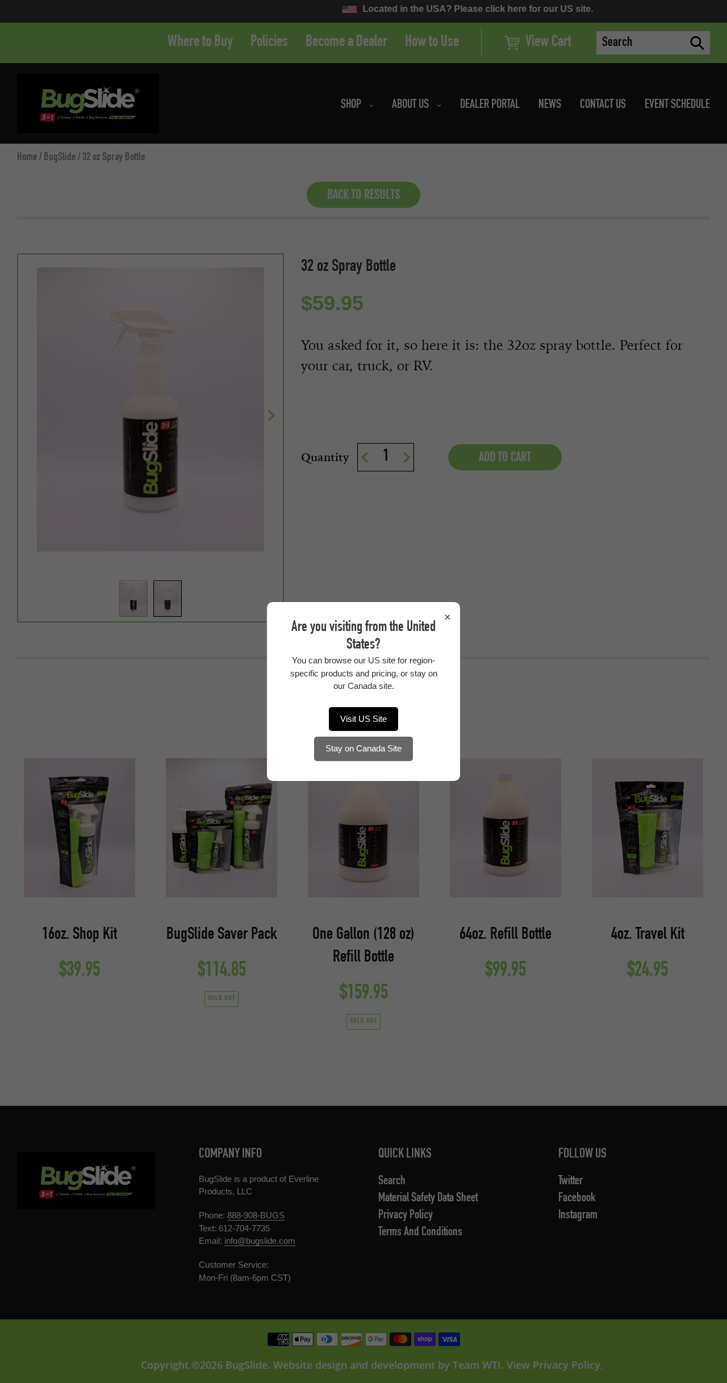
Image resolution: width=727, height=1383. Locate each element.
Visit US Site (363, 719)
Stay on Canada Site (363, 748)
